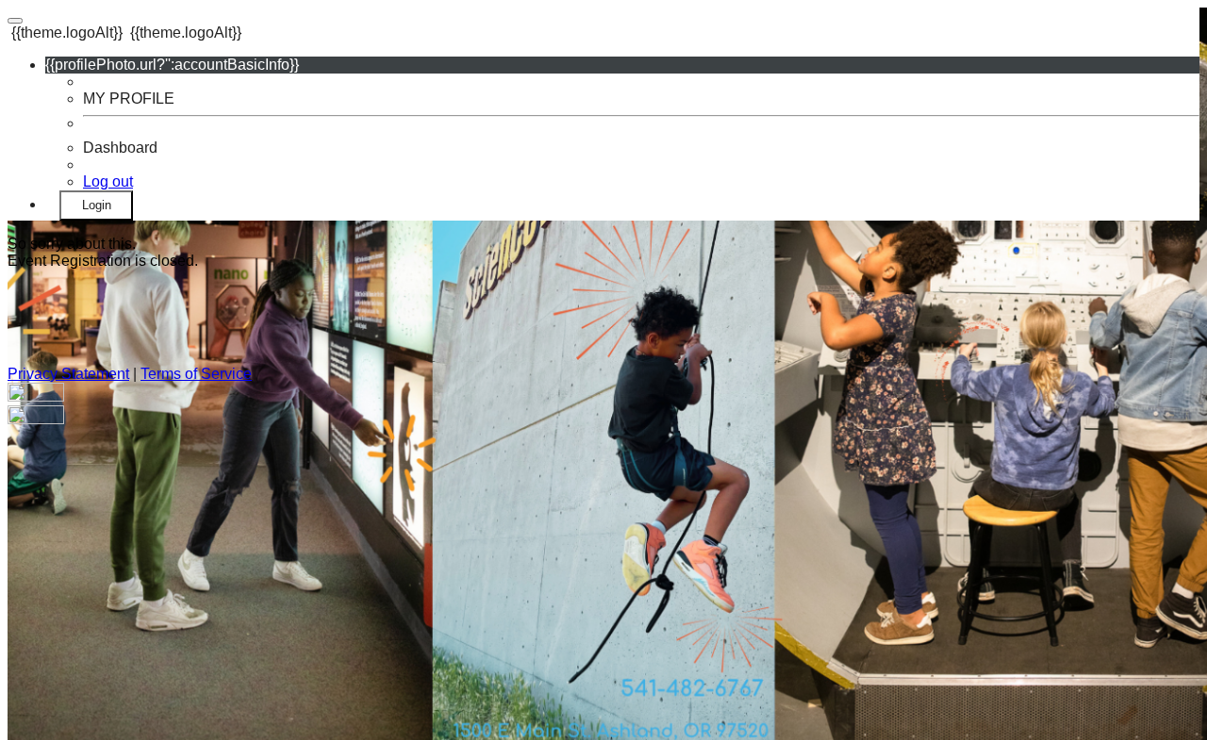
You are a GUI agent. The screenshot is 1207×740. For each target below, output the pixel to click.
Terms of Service (196, 374)
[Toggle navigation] (15, 21)
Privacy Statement (68, 374)
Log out (108, 181)
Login (96, 205)
